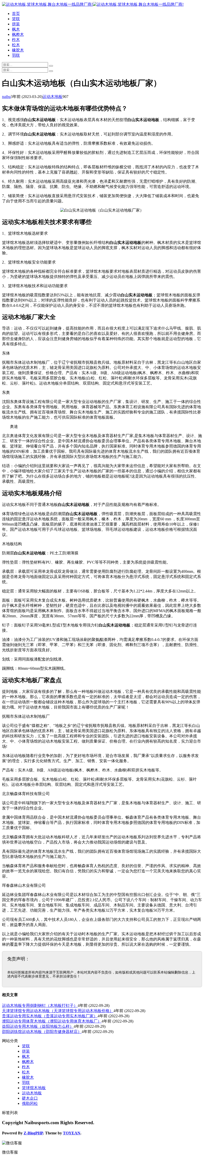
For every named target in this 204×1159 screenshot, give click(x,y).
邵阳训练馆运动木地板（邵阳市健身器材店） (42, 1031)
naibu (6, 96)
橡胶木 (18, 50)
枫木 (16, 29)
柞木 (16, 40)
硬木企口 (30, 1098)
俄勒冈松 (30, 1103)
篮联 (16, 19)
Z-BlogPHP (33, 1133)
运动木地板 (52, 96)
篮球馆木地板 (34, 1088)
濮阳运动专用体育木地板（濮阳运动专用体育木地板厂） (52, 1021)
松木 (16, 45)
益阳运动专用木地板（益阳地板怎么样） (38, 1026)
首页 (16, 13)
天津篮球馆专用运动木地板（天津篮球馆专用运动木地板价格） (57, 1011)
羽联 (16, 55)
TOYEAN (71, 1133)
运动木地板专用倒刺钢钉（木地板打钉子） (40, 1005)
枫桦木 (18, 34)
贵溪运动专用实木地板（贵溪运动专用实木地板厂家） (50, 1016)
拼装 (16, 24)
